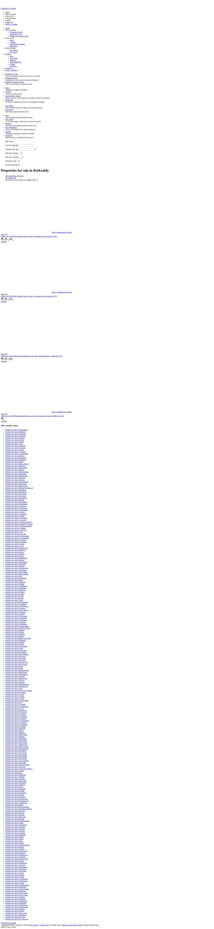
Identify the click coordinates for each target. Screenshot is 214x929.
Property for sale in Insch (14, 648)
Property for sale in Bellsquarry (16, 468)
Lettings (12, 42)
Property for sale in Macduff (15, 729)
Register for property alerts (19, 36)
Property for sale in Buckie (14, 500)
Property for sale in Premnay (15, 797)
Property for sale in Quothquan (16, 803)
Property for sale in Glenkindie (16, 616)
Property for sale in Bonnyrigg (16, 484)
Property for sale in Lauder (14, 699)
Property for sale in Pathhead (15, 775)
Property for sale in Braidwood (16, 486)
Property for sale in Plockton (15, 789)
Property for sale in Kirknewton (16, 687)
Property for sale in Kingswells (16, 678)
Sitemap (65, 925)
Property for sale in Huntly (14, 644)
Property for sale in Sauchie (15, 829)
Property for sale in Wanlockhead (17, 889)
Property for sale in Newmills (15, 763)
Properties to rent (16, 34)
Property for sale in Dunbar (15, 566)
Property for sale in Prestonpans (16, 799)
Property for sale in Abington (15, 436)
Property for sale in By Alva (15, 917)
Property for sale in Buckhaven (16, 498)
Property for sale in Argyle (14, 450)
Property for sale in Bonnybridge (16, 482)
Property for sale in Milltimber (16, 739)
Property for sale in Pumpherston (16, 801)
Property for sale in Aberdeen (15, 432)
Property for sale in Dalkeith (15, 550)
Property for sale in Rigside (15, 815)
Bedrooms (9, 161)
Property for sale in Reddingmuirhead (18, 809)
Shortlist (4, 242)
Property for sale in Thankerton (16, 867)
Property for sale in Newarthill (16, 755)
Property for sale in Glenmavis (16, 618)
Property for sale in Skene (14, 839)
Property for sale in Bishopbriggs (17, 472)
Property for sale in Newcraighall (17, 761)
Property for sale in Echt (13, 576)
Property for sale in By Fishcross (16, 919)
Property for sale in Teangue (15, 865)
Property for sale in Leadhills (15, 705)
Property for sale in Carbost (15, 512)
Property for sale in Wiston (14, 911)
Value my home (18, 176)
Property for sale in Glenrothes (16, 620)
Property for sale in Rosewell (15, 817)
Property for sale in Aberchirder (16, 430)
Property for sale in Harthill (15, 630)
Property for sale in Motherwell (16, 745)
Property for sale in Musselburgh (16, 749)
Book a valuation (11, 24)
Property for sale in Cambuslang (16, 510)
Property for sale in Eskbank (15, 582)
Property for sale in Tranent (15, 875)
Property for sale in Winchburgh (16, 907)
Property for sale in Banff (14, 462)
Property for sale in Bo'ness (15, 480)
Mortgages (13, 46)
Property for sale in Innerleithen (16, 646)
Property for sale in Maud (14, 731)
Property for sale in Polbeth (15, 791)
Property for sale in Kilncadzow (16, 674)
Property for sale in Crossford (15, 540)
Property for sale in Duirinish (15, 564)
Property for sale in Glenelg (15, 614)
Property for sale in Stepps (14, 847)
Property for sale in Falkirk (14, 584)
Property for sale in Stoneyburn (16, 851)
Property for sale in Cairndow (15, 506)
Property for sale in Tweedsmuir (16, 879)
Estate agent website (75, 925)
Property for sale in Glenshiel (15, 622)
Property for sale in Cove (14, 532)
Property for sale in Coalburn (15, 528)
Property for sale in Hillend (14, 642)
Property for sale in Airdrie (14, 440)
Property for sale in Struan (14, 861)
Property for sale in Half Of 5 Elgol (17, 628)
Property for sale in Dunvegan (16, 570)
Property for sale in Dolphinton (16, 558)
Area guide (14, 58)
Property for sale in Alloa (14, 444)
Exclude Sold (10, 165)
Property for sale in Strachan (15, 853)
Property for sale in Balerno (15, 456)
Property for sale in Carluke (15, 516)
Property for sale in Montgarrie (16, 741)
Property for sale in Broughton (16, 494)
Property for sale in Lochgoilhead (17, 721)
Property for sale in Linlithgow (16, 711)
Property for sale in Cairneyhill (16, 508)
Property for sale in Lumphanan (16, 725)
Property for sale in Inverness (15, 656)
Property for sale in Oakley (14, 771)
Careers (12, 64)
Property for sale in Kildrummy (16, 672)
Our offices (14, 50)
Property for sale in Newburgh (16, 759)
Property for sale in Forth (14, 600)
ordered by (22, 180)
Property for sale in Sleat (14, 841)
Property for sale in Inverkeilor (16, 652)
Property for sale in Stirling (14, 849)
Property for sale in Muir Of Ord (16, 747)
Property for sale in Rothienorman (17, 821)
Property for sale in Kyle (14, 689)
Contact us (9, 22)
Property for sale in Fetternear (15, 588)
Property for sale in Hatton (14, 632)
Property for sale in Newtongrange (17, 765)
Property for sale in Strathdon (15, 857)
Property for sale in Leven (14, 709)
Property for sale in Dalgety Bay (16, 548)
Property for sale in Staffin (14, 843)
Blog (11, 56)
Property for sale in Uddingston (16, 881)
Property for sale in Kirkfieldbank (17, 684)
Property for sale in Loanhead (15, 715)
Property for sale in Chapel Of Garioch (19, 524)
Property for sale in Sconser (15, 831)
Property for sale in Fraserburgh (16, 602)
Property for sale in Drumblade (16, 562)
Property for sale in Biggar (14, 470)
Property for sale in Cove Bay (15, 534)
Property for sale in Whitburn (15, 899)
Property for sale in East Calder (16, 572)
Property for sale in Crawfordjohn (17, 538)
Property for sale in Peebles (15, 777)
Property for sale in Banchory (15, 460)
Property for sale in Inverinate (15, 650)
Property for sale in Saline (14, 823)
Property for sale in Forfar (14, 596)
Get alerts (8, 176)
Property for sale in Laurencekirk (17, 701)
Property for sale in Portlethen (15, 793)
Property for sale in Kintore (15, 682)
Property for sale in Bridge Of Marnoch (19, 488)
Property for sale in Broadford (15, 492)
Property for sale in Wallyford (15, 887)
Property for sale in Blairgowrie (16, 476)
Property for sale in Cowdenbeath (17, 536)
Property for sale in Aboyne (15, 438)
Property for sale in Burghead (15, 915)
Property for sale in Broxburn (15, 496)
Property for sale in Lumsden (15, 727)
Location (8, 145)
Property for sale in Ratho (14, 805)
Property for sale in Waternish (15, 891)
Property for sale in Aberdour (15, 434)
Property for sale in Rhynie (14, 813)
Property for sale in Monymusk (16, 743)
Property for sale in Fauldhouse (16, 586)
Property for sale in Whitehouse (16, 905)
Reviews (13, 60)
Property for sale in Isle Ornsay (16, 664)
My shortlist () (10, 178)
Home (7, 12)
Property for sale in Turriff (14, 877)
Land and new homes (17, 44)
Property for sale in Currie (14, 546)
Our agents (13, 52)
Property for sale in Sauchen (15, 827)
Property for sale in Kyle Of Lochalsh (18, 691)
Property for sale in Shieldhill (15, 835)
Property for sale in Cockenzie (16, 530)
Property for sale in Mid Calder (16, 735)
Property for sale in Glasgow (15, 608)
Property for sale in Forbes (14, 594)
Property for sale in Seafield (15, 833)
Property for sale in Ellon (14, 580)
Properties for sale (16, 32)
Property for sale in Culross (15, 544)
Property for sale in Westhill (15, 897)
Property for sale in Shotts (14, 837)
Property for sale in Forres (14, 598)
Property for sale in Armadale (15, 452)
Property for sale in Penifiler (15, 779)
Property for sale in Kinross (15, 680)
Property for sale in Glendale (15, 612)
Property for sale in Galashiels (15, 604)
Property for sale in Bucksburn (16, 502)
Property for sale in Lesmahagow (17, 707)
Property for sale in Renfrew (15, 811)
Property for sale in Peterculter (16, 781)
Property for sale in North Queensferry (18, 769)
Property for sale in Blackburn (16, 474)
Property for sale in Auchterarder (16, 454)
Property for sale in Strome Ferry (16, 859)
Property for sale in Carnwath (15, 520)
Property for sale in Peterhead (15, 783)
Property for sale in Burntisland (16, 504)
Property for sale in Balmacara (16, 458)
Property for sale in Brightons (15, 490)
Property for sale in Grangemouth (17, 626)
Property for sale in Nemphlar (15, 751)
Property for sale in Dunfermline (16, 568)
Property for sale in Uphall (14, 883)
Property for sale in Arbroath (15, 446)
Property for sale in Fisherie (15, 592)
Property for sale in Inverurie (15, 660)
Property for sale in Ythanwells (16, 913)
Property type (10, 149)
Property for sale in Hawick (15, 634)
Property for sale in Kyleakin (15, 693)
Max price (8, 157)
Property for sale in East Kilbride (16, 574)
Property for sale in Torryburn (15, 871)
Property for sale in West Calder (16, 893)
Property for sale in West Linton (16, 895)
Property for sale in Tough (14, 873)
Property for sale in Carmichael (16, 518)
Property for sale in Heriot (14, 636)
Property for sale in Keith (14, 668)
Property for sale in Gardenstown (17, 606)
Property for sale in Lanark (14, 695)
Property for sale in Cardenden (16, 514)
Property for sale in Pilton (14, 787)
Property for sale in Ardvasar (15, 448)
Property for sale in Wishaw (15, 909)
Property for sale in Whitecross (16, 901)
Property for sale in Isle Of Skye (16, 662)
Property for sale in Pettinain (15, 785)
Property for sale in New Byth (16, 753)
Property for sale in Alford (14, 442)
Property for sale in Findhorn (15, 590)
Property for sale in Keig (14, 666)
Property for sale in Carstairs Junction (18, 522)
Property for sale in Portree (14, 795)
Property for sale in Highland (15, 640)
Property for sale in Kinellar (15, 676)
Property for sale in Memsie (15, 733)
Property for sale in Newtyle (15, 767)
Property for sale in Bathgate (15, 466)
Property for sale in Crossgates (16, 542)
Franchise (13, 66)
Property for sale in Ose (13, 773)
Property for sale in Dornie (14, 560)
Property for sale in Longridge (16, 723)
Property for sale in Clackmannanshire (18, 526)
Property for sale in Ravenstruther (17, 807)
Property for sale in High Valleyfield (18, 638)
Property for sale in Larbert (14, 697)
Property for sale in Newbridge (16, 757)
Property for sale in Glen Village (16, 610)
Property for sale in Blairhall (15, 478)
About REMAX (15, 62)
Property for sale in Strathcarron (16, 855)
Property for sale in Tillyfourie (16, 869)
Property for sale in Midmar (15, 737)
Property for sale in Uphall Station (17, 885)
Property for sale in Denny (14, 556)
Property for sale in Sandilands (16, 825)
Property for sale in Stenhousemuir (17, 845)
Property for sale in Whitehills (15, 903)
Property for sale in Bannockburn (17, 464)
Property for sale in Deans (14, 552)
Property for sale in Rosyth (14, 819)
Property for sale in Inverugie (15, 658)
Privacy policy (34, 925)
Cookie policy (45, 925)
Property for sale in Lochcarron (16, 717)
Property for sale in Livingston (16, 713)
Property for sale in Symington (16, 863)
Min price (8, 153)
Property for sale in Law (13, 703)
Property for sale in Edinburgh (16, 578)
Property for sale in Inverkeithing (17, 654)
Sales (11, 40)
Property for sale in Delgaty (15, 554)
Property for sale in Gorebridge (16, 624)
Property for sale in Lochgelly (15, 719)
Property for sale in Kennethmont (17, 670)
